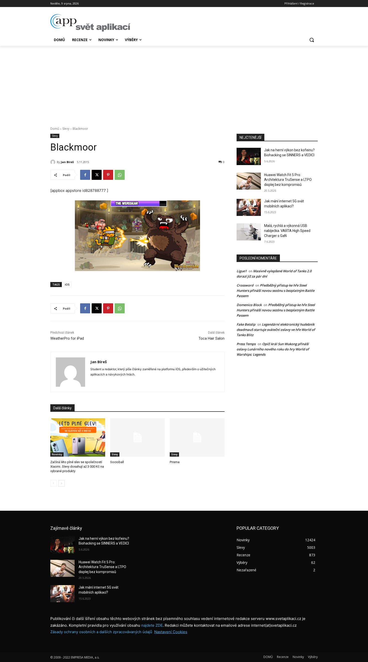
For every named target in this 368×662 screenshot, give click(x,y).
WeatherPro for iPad (67, 338)
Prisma (174, 462)
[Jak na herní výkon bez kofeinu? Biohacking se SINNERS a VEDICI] (249, 156)
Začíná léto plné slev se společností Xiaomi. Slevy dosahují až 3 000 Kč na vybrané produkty (77, 466)
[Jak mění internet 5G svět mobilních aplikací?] (249, 207)
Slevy (65, 128)
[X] (97, 175)
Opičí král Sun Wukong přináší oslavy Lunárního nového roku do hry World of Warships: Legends (273, 349)
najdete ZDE (152, 625)
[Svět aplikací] (90, 23)
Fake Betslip (246, 324)
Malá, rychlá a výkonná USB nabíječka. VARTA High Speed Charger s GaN (287, 230)
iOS (67, 284)
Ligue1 (242, 271)
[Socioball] (137, 437)
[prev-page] (53, 483)
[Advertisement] (184, 83)
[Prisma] (197, 437)
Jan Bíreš (67, 162)
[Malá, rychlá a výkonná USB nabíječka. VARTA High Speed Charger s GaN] (249, 231)
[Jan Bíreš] (53, 162)
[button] (312, 40)
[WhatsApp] (120, 175)
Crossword (245, 285)
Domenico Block (249, 305)
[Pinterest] (108, 175)
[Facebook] (85, 175)
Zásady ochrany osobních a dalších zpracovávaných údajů (101, 631)
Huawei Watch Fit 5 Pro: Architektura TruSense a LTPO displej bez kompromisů (288, 180)
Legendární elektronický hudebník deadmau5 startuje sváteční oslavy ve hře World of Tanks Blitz (276, 329)
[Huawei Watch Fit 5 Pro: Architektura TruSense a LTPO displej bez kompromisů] (249, 181)
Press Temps (246, 344)
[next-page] (61, 483)
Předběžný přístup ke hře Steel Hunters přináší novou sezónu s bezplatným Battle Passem (275, 290)
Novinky (57, 454)
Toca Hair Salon (212, 338)
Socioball (117, 462)
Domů (54, 128)
